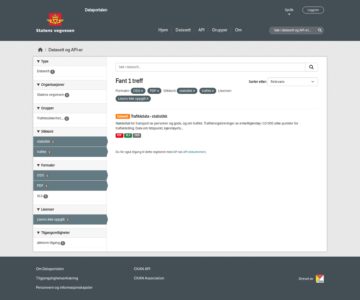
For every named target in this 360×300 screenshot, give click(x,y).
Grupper (220, 30)
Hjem (163, 30)
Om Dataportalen (50, 269)
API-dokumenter (194, 152)
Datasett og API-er (65, 49)
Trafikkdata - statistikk (149, 116)
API (201, 30)
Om (238, 30)
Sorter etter (257, 82)
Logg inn (313, 10)
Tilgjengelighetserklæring (57, 278)
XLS (128, 135)
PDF (119, 135)
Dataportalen (96, 10)
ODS (137, 135)
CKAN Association (149, 278)
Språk (289, 10)
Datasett (183, 30)
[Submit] (311, 67)
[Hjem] (40, 49)
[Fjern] (142, 91)
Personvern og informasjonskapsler (64, 287)
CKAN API (142, 269)
